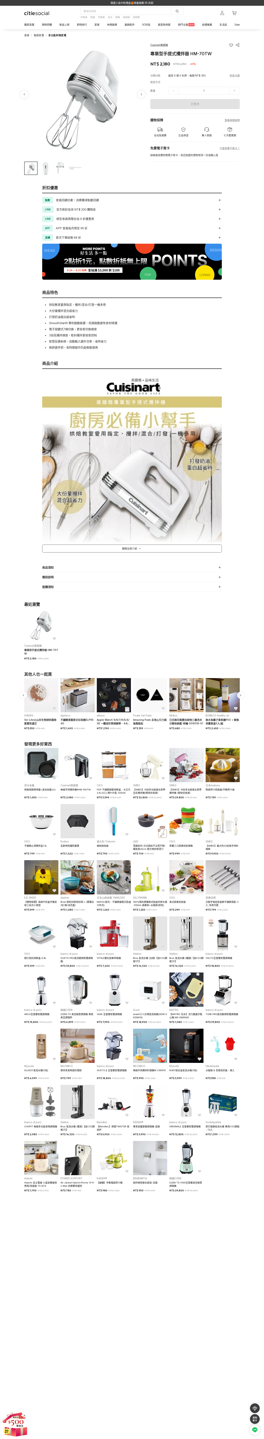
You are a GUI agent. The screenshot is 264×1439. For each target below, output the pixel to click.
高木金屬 (29, 785)
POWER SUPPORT (71, 1178)
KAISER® (138, 1122)
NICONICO (67, 1066)
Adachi (28, 1178)
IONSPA (28, 715)
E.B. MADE (30, 897)
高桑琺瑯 (211, 897)
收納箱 (126, 17)
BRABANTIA (140, 1178)
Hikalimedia (212, 1066)
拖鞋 (117, 17)
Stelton (137, 953)
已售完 (195, 104)
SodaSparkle (213, 1122)
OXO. (100, 785)
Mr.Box (173, 715)
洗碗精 (136, 17)
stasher (65, 897)
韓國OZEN (66, 1009)
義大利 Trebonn (106, 841)
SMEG (136, 785)
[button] (31, 168)
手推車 (101, 17)
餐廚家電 (39, 35)
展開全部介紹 (129, 548)
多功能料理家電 (57, 35)
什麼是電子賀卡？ (230, 148)
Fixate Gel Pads (142, 715)
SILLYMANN (140, 897)
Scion (136, 1009)
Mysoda (29, 1066)
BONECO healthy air (217, 715)
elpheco (65, 715)
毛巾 (110, 17)
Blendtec (102, 1122)
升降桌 (83, 17)
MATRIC (174, 1009)
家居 (26, 35)
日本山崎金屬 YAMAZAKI (111, 897)
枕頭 (92, 17)
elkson (101, 715)
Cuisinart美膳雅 (33, 645)
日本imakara (213, 785)
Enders (65, 841)
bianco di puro (69, 953)
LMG (135, 841)
